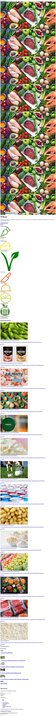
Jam (5, 94)
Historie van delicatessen (9, 160)
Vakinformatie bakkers (9, 135)
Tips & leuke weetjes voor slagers (10, 56)
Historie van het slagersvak (9, 49)
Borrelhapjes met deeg (9, 127)
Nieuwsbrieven (5, 10)
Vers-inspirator (7, 191)
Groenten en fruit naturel (9, 204)
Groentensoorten (8, 92)
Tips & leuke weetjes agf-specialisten (11, 106)
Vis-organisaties (7, 77)
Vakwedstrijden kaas (8, 162)
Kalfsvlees (6, 22)
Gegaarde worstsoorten (9, 32)
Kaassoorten (7, 144)
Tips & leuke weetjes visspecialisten (11, 81)
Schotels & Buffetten (8, 45)
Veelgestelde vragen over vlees (10, 59)
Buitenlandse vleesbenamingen (10, 190)
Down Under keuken (8, 185)
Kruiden (6, 174)
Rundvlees (6, 21)
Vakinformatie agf (8, 107)
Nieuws (4, 8)
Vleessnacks (7, 44)
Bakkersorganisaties (8, 132)
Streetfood (6, 172)
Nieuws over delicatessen (9, 167)
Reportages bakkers (8, 129)
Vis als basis (7, 69)
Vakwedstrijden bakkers (9, 136)
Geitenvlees (7, 24)
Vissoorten (6, 65)
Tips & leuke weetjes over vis (10, 84)
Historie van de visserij (9, 76)
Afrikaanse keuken (8, 179)
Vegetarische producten (9, 203)
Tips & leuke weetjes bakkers (10, 134)
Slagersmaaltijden (8, 36)
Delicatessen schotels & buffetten (10, 163)
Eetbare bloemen (8, 97)
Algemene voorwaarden (7, 14)
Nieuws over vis (7, 87)
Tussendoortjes (7, 71)
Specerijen (6, 175)
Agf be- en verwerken (8, 108)
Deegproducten (7, 124)
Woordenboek (7, 189)
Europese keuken (8, 177)
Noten (6, 153)
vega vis (6, 201)
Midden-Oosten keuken (9, 187)
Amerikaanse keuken (8, 181)
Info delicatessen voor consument (10, 165)
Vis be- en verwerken (8, 80)
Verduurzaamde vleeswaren (9, 31)
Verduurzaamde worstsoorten (10, 30)
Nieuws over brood (8, 140)
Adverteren (5, 12)
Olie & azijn (7, 148)
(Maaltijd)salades (8, 99)
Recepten (4, 7)
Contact (4, 13)
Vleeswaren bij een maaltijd (9, 38)
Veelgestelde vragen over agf (10, 110)
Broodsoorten (7, 116)
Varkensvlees (7, 23)
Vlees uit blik (7, 39)
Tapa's (6, 43)
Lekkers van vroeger (8, 193)
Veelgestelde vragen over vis (10, 85)
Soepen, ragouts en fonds (9, 37)
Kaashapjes (7, 155)
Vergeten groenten (8, 91)
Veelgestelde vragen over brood (10, 138)
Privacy (4, 15)
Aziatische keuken (8, 183)
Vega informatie (7, 208)
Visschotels (7, 72)
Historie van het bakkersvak (9, 131)
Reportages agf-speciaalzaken (10, 101)
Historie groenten (8, 104)
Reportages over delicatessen (10, 157)
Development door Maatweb (5, 711)
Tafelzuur (6, 150)
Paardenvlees (7, 25)
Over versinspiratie (6, 11)
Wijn (5, 147)
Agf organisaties (7, 103)
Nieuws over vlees (8, 61)
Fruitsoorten (7, 95)
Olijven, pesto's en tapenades (10, 146)
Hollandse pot (7, 35)
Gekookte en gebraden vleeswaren (11, 28)
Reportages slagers (8, 47)
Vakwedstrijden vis (8, 82)
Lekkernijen (7, 126)
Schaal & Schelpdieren (9, 67)
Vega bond (7, 209)
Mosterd (6, 149)
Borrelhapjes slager (8, 42)
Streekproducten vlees (8, 29)
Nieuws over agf (8, 112)
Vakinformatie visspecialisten (10, 79)
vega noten (7, 205)
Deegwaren (7, 123)
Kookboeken (7, 192)
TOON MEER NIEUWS (4, 646)
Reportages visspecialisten (9, 74)
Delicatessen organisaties (9, 159)
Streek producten (8, 171)
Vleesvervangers (8, 202)
